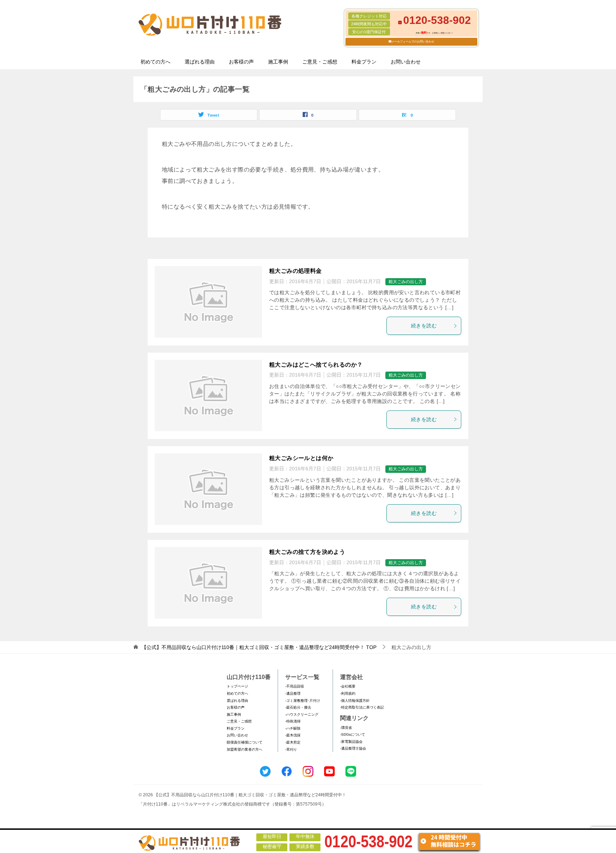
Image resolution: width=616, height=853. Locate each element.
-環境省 (346, 728)
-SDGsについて (352, 734)
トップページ (237, 686)
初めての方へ (155, 62)
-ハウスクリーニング (301, 714)
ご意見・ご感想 (319, 62)
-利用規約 (347, 693)
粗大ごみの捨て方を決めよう (307, 552)
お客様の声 (241, 62)
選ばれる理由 (200, 62)
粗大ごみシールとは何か (301, 458)
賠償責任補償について (244, 742)
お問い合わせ (406, 62)
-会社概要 (347, 686)
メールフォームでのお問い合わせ (412, 41)
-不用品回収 (294, 686)
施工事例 (278, 62)
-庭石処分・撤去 (298, 707)
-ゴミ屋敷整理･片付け (302, 701)
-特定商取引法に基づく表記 (362, 707)
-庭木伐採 (293, 735)
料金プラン (363, 62)
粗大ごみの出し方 (406, 281)
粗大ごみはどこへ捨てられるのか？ (316, 365)
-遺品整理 (293, 693)
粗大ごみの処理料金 (295, 271)
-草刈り (291, 749)
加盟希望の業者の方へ (244, 749)
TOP (259, 647)
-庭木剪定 (293, 742)
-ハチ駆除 (293, 728)
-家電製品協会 (351, 742)
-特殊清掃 (293, 721)
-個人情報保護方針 (355, 701)
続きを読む (424, 325)
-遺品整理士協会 (353, 748)
